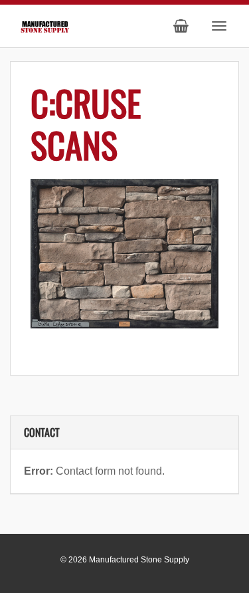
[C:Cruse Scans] (124, 253)
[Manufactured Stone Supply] (45, 25)
